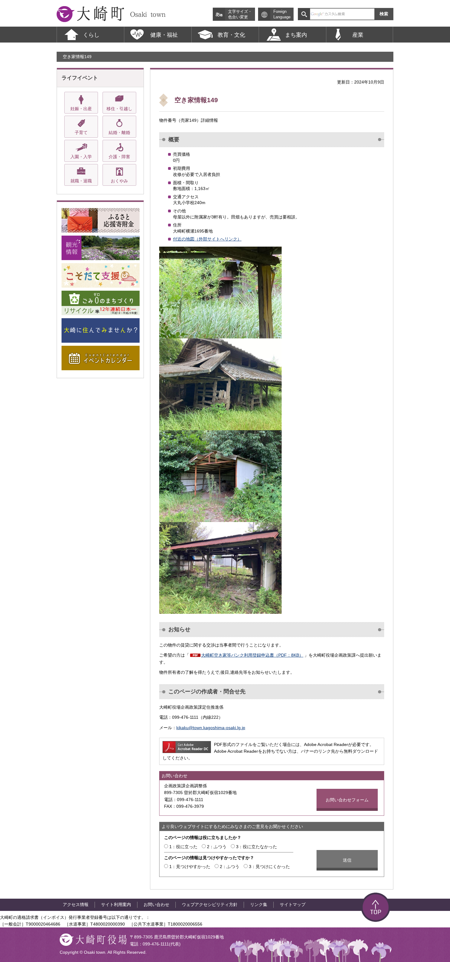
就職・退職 (81, 180)
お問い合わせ (156, 904)
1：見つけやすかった (189, 866)
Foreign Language (282, 14)
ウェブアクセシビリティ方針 (210, 904)
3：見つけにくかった (269, 866)
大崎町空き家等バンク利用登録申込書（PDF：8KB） (252, 655)
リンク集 (258, 904)
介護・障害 (119, 156)
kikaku (182, 727)
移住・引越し (119, 108)
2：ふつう (217, 846)
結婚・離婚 (119, 132)
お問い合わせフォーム (347, 799)
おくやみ (119, 180)
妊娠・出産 (81, 108)
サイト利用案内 (116, 904)
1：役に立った (183, 846)
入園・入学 (81, 156)
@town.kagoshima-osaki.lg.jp (217, 727)
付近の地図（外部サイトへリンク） (207, 239)
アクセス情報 (75, 904)
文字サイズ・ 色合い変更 (240, 14)
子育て (81, 132)
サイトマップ (293, 904)
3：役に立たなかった (256, 846)
